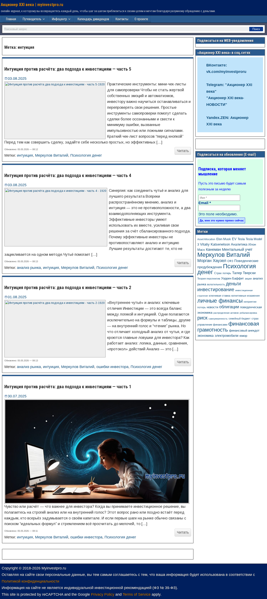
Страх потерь (222, 273)
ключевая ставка (219, 295)
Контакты (121, 19)
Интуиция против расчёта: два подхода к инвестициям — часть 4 (67, 175)
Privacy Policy (102, 594)
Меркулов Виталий (51, 155)
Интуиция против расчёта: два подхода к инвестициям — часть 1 (67, 386)
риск (202, 318)
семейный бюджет (240, 318)
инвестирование (215, 289)
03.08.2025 (17, 78)
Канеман (213, 249)
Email (204, 203)
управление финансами (212, 324)
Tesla (241, 239)
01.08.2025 (17, 297)
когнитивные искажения (245, 295)
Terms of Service (137, 594)
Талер (237, 273)
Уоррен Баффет (232, 278)
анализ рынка (29, 268)
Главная (11, 19)
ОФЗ (230, 261)
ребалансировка (248, 313)
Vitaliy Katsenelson (215, 244)
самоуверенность (218, 318)
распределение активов (226, 313)
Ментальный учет (237, 249)
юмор (243, 335)
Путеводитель (32, 19)
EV (234, 239)
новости (212, 307)
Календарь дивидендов (93, 19)
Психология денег (86, 155)
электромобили (226, 335)
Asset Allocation (206, 239)
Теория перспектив (208, 278)
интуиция (25, 155)
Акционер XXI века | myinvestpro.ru (32, 4)
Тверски (249, 273)
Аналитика (239, 244)
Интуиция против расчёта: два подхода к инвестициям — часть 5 (67, 69)
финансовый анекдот (244, 330)
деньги (233, 283)
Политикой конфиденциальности (30, 581)
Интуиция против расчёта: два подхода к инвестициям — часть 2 (67, 287)
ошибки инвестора (112, 367)
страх (255, 318)
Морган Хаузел (211, 260)
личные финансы (220, 301)
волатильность (216, 284)
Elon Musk (223, 239)
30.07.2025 (17, 396)
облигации (229, 306)
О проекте (141, 19)
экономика (205, 335)
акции (248, 278)
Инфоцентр (59, 19)
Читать (183, 151)
